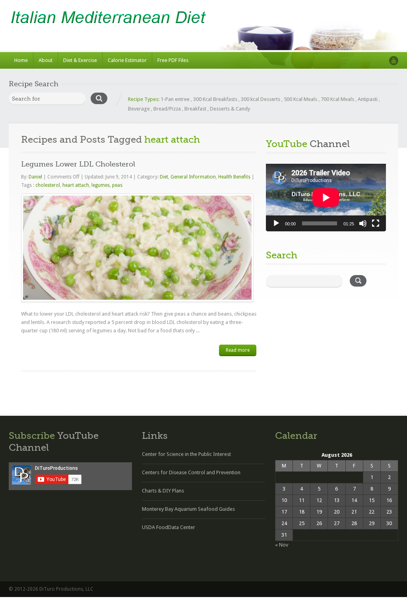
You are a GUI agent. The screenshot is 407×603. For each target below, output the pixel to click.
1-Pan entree (175, 99)
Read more (238, 350)
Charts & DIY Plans (163, 491)
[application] (326, 197)
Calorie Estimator (127, 60)
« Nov (281, 545)
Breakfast (195, 109)
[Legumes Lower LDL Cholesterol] (137, 247)
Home (21, 60)
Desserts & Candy (230, 109)
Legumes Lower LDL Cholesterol (78, 164)
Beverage (139, 109)
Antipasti (368, 99)
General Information (193, 177)
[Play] (276, 223)
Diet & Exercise (80, 60)
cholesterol (47, 185)
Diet (164, 177)
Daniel (36, 177)
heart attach (75, 185)
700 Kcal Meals (337, 99)
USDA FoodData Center (168, 527)
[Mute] (363, 223)
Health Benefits (234, 177)
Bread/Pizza (167, 109)
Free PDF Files (172, 60)
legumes (100, 185)
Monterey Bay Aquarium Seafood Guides (188, 509)
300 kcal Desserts (260, 99)
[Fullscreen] (376, 223)
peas (117, 185)
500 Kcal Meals (300, 99)
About (45, 60)
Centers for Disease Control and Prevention (191, 472)
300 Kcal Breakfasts (215, 99)
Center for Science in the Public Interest (186, 454)
